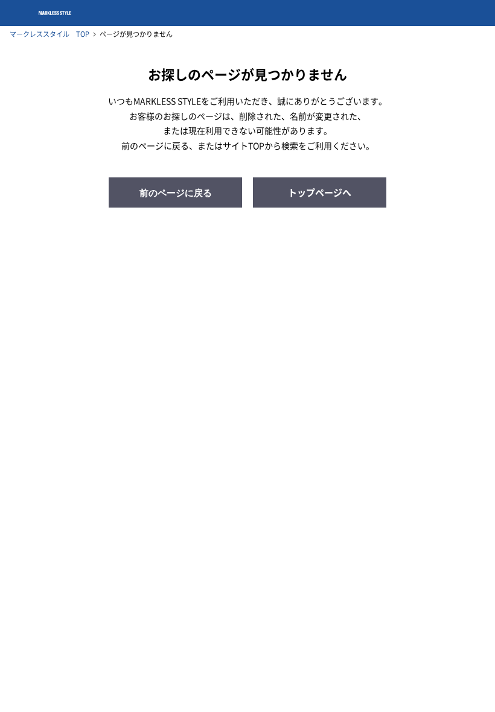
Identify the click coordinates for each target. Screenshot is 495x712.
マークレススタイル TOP (49, 34)
